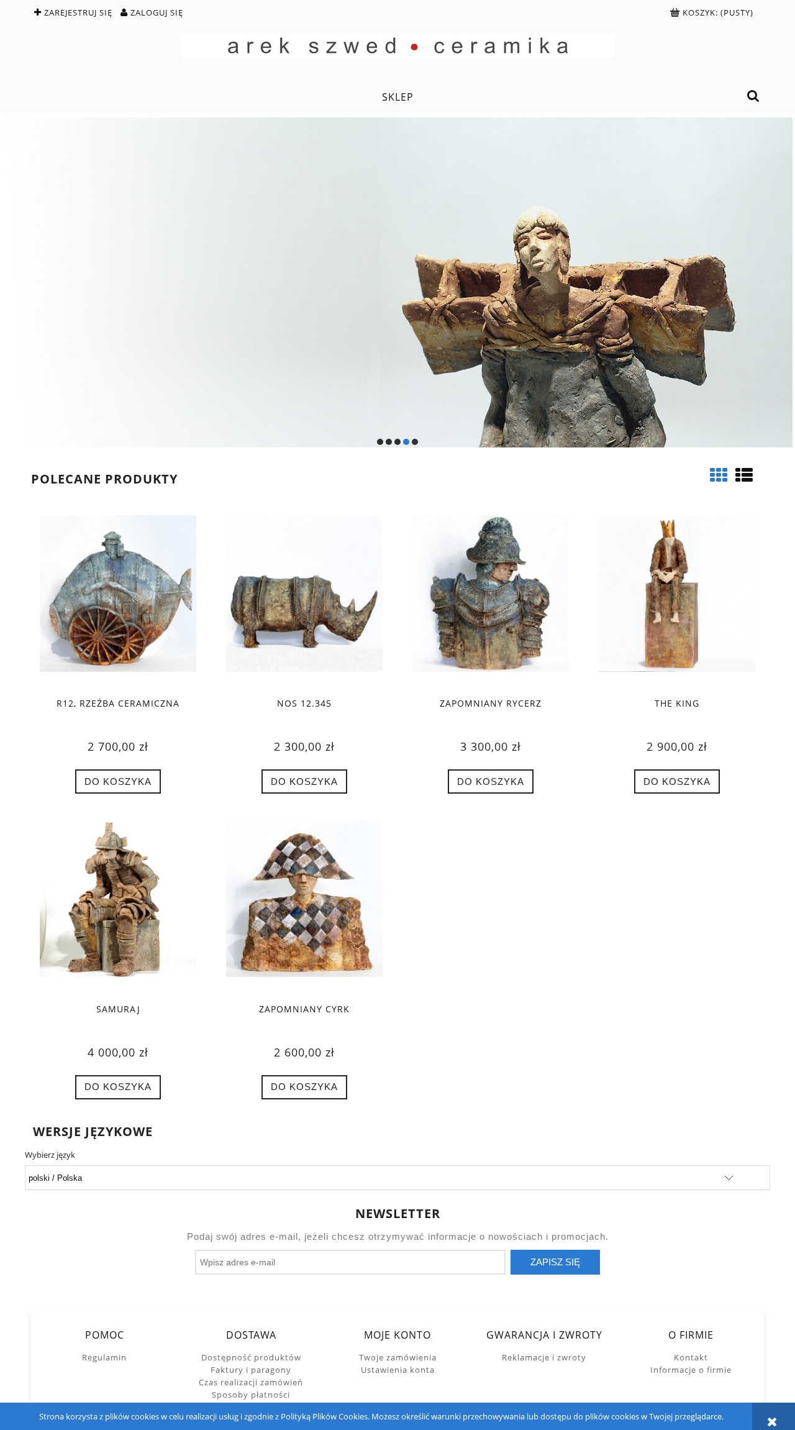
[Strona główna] (397, 45)
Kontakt (691, 1357)
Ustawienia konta (398, 1369)
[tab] (380, 442)
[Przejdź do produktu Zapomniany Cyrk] (304, 907)
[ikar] (397, 282)
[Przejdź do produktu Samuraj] (118, 907)
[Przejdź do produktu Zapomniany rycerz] (490, 602)
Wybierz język (50, 1154)
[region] (397, 282)
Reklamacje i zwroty (544, 1357)
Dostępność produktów (251, 1357)
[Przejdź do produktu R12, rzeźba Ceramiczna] (118, 602)
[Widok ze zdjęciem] (718, 475)
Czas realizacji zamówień (251, 1382)
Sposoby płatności (251, 1394)
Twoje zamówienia (398, 1357)
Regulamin (104, 1357)
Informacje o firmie (691, 1369)
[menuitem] (397, 96)
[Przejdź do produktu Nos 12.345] (304, 602)
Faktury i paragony (251, 1369)
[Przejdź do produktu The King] (677, 602)
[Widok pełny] (744, 475)
